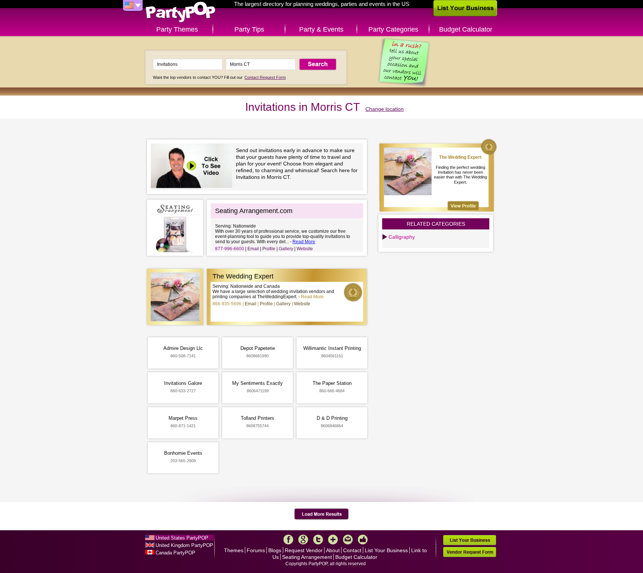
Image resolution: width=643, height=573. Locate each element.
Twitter (318, 539)
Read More (303, 241)
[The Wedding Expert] (463, 206)
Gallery (286, 248)
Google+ (303, 539)
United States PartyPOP (182, 538)
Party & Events (321, 29)
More (333, 539)
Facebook (288, 539)
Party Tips (249, 29)
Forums (256, 550)
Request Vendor (304, 550)
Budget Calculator (465, 29)
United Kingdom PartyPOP (184, 545)
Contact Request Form (265, 77)
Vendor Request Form (469, 552)
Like (363, 539)
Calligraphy (401, 237)
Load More (321, 514)
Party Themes (177, 29)
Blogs (274, 550)
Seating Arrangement (307, 557)
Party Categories (393, 29)
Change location (384, 109)
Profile (268, 248)
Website (305, 248)
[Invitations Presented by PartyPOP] (193, 166)
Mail (348, 539)
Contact (352, 550)
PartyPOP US (180, 12)
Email (253, 248)
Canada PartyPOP (175, 553)
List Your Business (386, 550)
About (333, 550)
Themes (233, 550)
